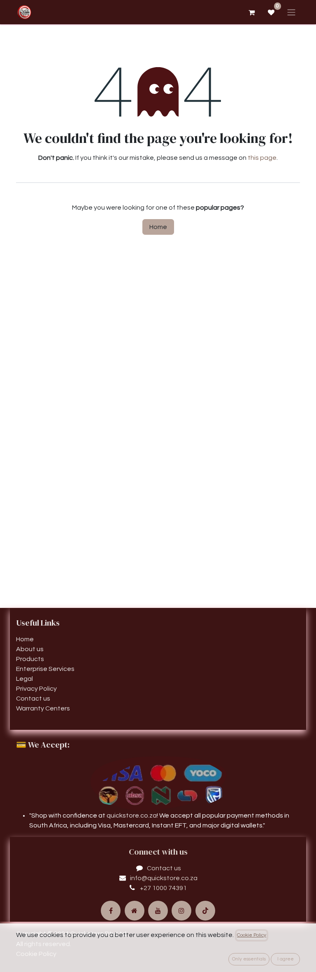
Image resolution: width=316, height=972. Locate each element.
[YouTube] (158, 911)
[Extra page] (134, 911)
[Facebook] (111, 911)
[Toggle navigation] (291, 12)
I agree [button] (285, 959)
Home (158, 227)
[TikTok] (205, 911)
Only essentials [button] (249, 959)
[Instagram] (181, 911)
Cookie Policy (251, 935)
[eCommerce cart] (251, 12)
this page (262, 157)
